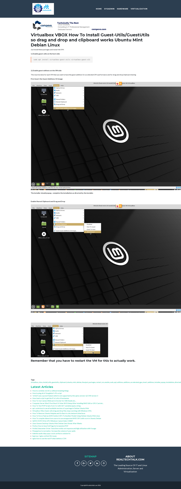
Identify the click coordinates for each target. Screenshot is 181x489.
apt (115, 382)
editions (120, 382)
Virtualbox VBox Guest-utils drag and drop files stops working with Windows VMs (62, 411)
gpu (141, 382)
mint (74, 382)
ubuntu (69, 382)
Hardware (122, 9)
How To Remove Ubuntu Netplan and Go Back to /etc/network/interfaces (58, 413)
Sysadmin (109, 9)
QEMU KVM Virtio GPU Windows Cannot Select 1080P (52, 421)
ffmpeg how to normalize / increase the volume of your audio (54, 431)
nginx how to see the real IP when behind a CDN (49, 438)
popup (163, 382)
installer (157, 382)
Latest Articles (42, 387)
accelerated (135, 382)
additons (127, 382)
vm (103, 382)
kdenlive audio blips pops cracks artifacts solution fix (51, 433)
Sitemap (91, 456)
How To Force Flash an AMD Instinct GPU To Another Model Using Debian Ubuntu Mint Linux (66, 416)
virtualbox (34, 382)
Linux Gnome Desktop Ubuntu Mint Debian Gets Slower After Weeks (57, 423)
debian (79, 382)
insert (145, 382)
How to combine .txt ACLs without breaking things (50, 391)
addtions (151, 382)
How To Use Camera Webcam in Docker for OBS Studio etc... (54, 401)
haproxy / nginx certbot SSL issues (44, 436)
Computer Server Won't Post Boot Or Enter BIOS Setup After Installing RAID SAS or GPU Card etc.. (67, 403)
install (45, 382)
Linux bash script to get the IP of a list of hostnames (50, 398)
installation (170, 382)
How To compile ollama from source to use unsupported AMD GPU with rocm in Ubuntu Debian (66, 418)
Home (99, 9)
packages (92, 382)
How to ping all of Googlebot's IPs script (47, 393)
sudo (112, 382)
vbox (41, 382)
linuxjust (85, 382)
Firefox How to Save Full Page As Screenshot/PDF (50, 426)
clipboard (62, 382)
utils (49, 382)
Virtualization (139, 9)
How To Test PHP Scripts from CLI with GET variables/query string (56, 406)
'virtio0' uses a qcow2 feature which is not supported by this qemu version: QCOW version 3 (65, 396)
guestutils (55, 382)
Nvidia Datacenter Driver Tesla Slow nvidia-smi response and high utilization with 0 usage (64, 428)
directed (178, 382)
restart (98, 382)
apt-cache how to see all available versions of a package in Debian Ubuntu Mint (60, 408)
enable (107, 382)
